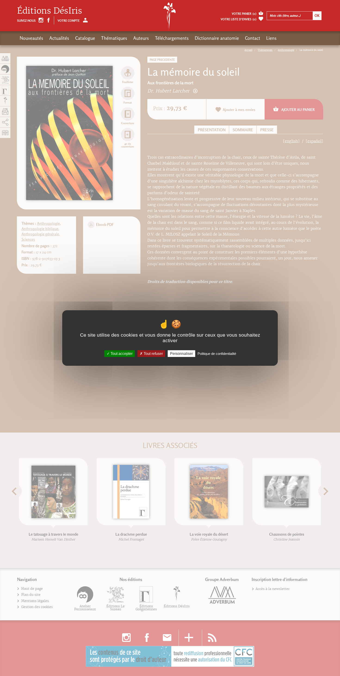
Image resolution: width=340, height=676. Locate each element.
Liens (271, 38)
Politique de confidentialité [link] (217, 354)
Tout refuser (153, 354)
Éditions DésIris (49, 11)
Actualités (59, 38)
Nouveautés (31, 38)
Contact (252, 38)
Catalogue (85, 38)
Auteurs (141, 38)
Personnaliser (181, 354)
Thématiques (114, 38)
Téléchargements (172, 38)
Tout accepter (121, 354)
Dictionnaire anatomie (217, 38)
